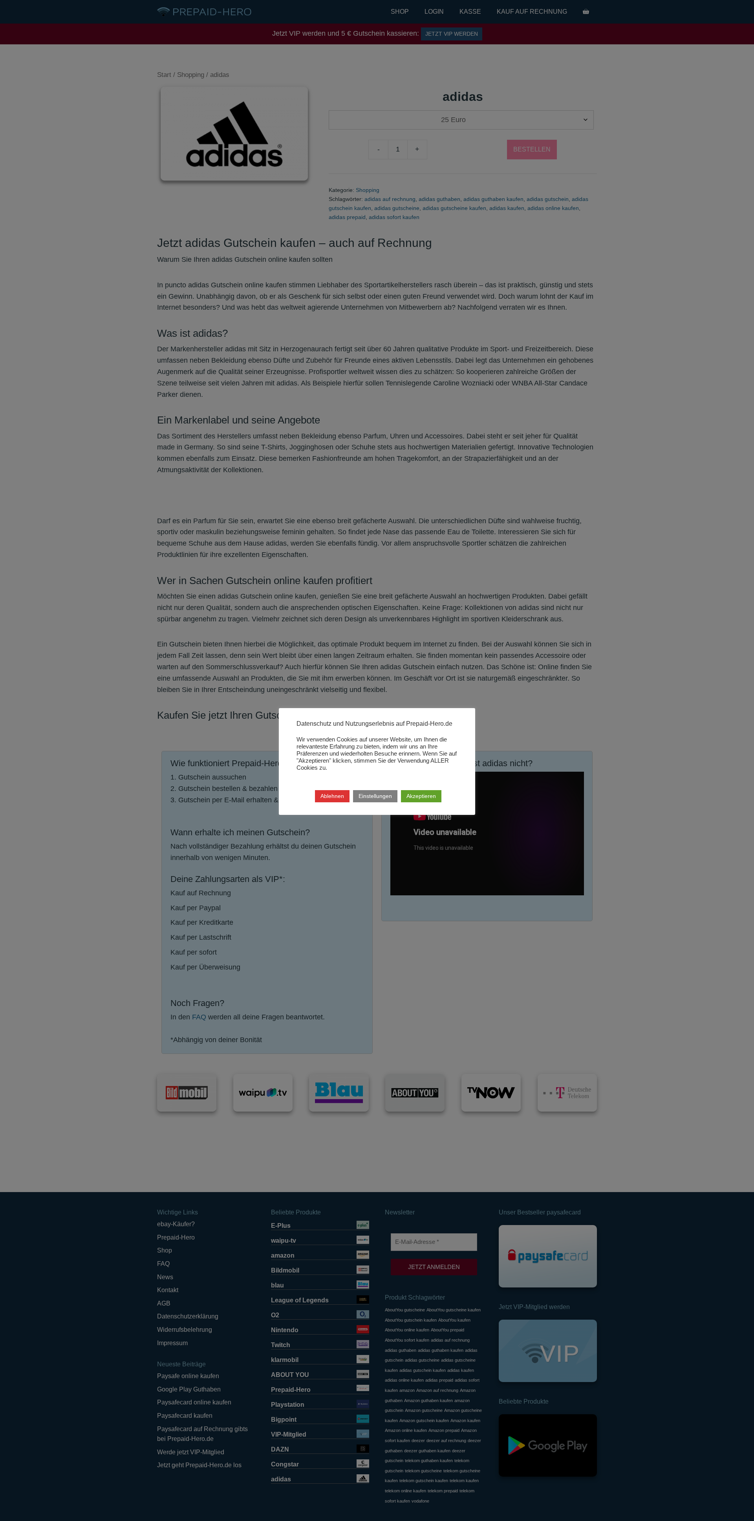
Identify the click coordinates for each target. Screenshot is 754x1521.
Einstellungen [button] (375, 796)
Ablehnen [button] (332, 796)
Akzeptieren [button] (421, 796)
